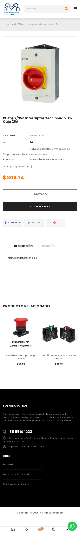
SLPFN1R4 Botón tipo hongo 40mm (21, 357)
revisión (48, 246)
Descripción (23, 246)
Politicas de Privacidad (16, 474)
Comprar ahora (40, 206)
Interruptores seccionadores (30, 154)
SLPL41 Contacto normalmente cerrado (59, 357)
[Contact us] (72, 526)
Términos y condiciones (16, 484)
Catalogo (35, 149)
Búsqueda (8, 464)
